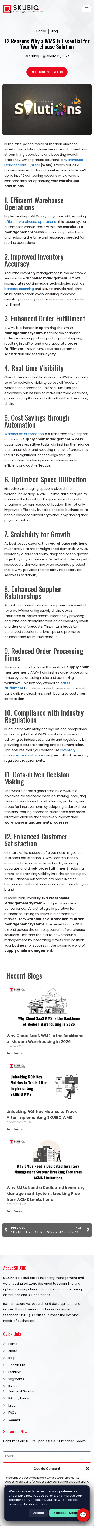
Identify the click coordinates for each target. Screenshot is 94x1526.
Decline (38, 1513)
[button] (87, 1469)
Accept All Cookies (67, 1513)
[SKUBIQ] (23, 9)
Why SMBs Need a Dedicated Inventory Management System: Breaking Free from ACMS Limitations (46, 1193)
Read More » (15, 1053)
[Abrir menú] (86, 8)
